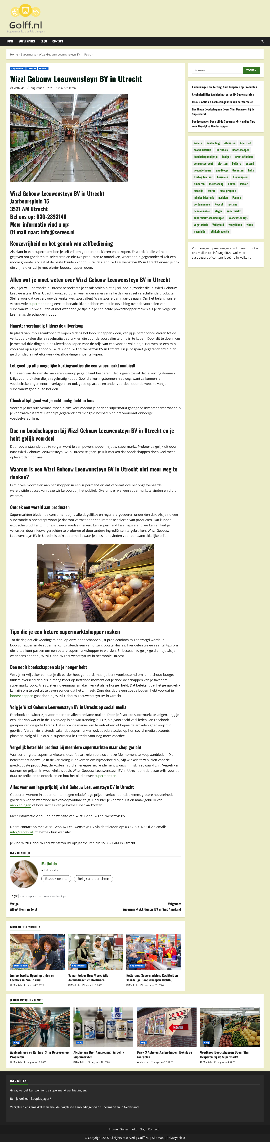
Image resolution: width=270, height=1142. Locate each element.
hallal (251, 170)
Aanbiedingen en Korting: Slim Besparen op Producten (224, 87)
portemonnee (202, 204)
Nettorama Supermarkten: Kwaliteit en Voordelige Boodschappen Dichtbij (152, 977)
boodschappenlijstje (206, 157)
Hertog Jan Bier (203, 177)
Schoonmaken (202, 211)
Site (154, 1138)
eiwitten (223, 163)
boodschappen (21, 696)
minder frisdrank (204, 197)
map (160, 1138)
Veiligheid (218, 225)
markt (211, 191)
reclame (232, 204)
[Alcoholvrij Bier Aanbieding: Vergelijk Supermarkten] (103, 1027)
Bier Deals (222, 150)
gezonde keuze (202, 170)
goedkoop (222, 170)
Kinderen (199, 184)
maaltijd (198, 191)
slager (218, 211)
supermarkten (105, 775)
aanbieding (213, 143)
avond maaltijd (202, 150)
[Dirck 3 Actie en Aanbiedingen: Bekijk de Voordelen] (167, 1027)
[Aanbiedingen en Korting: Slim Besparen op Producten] (40, 1027)
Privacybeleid (176, 1138)
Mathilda (18, 88)
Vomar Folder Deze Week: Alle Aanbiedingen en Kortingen (88, 977)
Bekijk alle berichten (93, 878)
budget (226, 157)
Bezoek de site (56, 878)
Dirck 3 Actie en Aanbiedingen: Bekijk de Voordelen (222, 102)
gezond (250, 163)
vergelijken (235, 225)
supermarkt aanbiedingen (53, 896)
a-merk (198, 143)
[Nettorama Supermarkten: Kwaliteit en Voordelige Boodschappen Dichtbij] (153, 952)
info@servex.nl (58, 232)
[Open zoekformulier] (262, 41)
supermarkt (37, 303)
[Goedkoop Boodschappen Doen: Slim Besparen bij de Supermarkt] (230, 1027)
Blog (44, 41)
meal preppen (228, 191)
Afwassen (229, 143)
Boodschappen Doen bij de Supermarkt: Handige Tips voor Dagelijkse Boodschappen (223, 123)
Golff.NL (143, 1138)
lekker (244, 184)
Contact (57, 41)
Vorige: (23, 906)
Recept (219, 204)
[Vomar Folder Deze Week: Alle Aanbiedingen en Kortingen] (95, 952)
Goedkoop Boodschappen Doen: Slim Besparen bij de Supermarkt (224, 1054)
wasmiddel (200, 231)
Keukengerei (240, 177)
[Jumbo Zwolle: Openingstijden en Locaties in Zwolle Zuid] (37, 952)
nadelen (223, 197)
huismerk (222, 177)
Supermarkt (27, 41)
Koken (231, 184)
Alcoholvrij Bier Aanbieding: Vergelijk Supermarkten (223, 94)
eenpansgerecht (203, 163)
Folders (236, 163)
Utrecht (32, 68)
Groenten (238, 170)
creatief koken (244, 157)
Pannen (236, 197)
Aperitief (245, 143)
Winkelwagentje (220, 231)
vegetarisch (201, 225)
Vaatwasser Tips (238, 218)
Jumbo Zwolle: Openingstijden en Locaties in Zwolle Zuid (32, 977)
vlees (249, 225)
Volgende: (152, 906)
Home (9, 41)
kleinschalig (216, 184)
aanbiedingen (20, 805)
